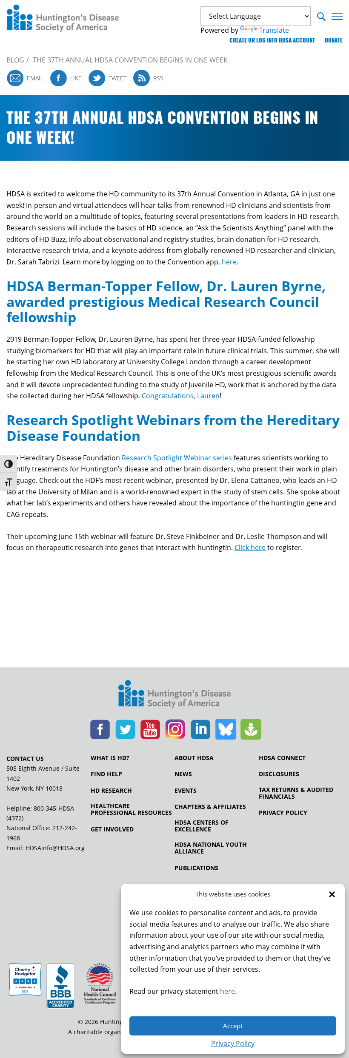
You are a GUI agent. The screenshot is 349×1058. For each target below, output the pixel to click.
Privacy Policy (233, 1043)
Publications (196, 868)
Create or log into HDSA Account (272, 40)
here (227, 991)
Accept (233, 1025)
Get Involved (112, 829)
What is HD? (110, 757)
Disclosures (279, 774)
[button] (332, 894)
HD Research (111, 790)
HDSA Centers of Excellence (201, 826)
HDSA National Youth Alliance (210, 848)
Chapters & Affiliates (210, 806)
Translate (274, 30)
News (183, 774)
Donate (334, 40)
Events (185, 790)
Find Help (106, 774)
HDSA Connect (282, 757)
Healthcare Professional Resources (131, 809)
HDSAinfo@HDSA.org (55, 848)
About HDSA (194, 757)
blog (15, 60)
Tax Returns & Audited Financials (296, 793)
